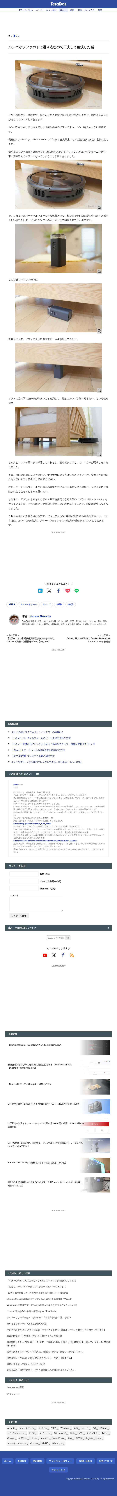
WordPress (59, 1438)
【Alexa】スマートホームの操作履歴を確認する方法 (38, 750)
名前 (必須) (45, 873)
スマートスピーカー (17, 1443)
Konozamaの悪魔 (15, 1387)
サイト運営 (93, 1433)
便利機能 (37, 1461)
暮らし (63, 10)
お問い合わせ (85, 1461)
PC (95, 1428)
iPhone (104, 1428)
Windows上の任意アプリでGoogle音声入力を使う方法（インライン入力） (42, 1304)
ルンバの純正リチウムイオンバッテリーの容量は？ (37, 732)
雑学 (100, 10)
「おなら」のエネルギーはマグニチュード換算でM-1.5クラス (36, 1286)
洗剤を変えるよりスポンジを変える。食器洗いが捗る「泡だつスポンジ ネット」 (45, 1351)
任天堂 (80, 1438)
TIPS (54, 1428)
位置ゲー (24, 1438)
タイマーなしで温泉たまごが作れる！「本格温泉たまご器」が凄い (39, 1317)
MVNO (46, 1443)
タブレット (45, 1433)
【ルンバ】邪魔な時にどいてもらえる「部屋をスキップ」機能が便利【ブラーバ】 (53, 743)
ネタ (100, 1438)
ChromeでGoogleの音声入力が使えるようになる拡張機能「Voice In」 (40, 1298)
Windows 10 (61, 1433)
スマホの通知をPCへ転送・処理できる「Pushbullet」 (32, 1311)
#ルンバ (47, 604)
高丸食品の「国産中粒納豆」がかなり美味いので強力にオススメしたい (41, 1369)
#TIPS (12, 604)
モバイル (43, 1428)
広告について (106, 1461)
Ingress (90, 1438)
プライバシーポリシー (60, 1461)
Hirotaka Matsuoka (40, 616)
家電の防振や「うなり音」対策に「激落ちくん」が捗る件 (34, 1335)
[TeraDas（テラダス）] (58, 3)
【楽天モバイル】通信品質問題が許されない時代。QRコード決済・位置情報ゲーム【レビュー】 (31, 640)
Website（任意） (48, 888)
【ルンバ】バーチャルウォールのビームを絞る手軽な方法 (41, 737)
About (22, 1461)
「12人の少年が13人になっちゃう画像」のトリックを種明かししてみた (41, 1280)
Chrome (35, 1443)
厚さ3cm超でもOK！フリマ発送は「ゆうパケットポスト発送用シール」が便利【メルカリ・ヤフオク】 (56, 1329)
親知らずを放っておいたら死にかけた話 (26, 1363)
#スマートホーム (29, 604)
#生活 (70, 604)
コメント (14, 895)
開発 (73, 1433)
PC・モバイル (26, 10)
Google (12, 1438)
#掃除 (59, 604)
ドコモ (35, 1438)
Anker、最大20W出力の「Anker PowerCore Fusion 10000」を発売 (88, 640)
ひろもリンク (13, 1393)
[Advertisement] (58, 21)
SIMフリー (58, 1443)
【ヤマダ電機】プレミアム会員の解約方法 (33, 755)
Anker (106, 1433)
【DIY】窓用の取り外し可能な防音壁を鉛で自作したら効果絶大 (37, 1292)
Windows (66, 1428)
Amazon (46, 1438)
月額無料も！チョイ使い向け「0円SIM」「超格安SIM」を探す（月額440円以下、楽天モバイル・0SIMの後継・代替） (58, 1343)
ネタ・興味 (51, 10)
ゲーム (39, 10)
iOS (82, 1433)
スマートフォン (27, 1428)
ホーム (7, 1461)
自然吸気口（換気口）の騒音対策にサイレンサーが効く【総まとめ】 (40, 1357)
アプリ (33, 1433)
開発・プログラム (86, 10)
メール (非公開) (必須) (50, 881)
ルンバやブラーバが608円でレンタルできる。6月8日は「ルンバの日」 (47, 761)
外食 (71, 1438)
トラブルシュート (17, 1433)
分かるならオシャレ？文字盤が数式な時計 (27, 1323)
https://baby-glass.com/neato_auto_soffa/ (32, 823)
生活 (77, 1428)
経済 (72, 10)
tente (15, 784)
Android (12, 1428)
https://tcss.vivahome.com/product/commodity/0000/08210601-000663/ (45, 840)
